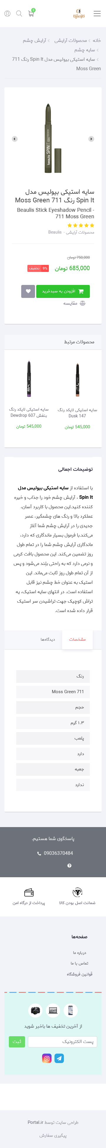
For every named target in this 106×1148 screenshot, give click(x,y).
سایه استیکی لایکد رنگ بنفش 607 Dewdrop (43, 412)
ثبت (17, 1042)
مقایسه (70, 303)
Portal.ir (35, 1122)
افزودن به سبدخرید (58, 291)
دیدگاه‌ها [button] (48, 639)
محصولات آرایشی (79, 232)
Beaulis (55, 232)
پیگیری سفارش (53, 1135)
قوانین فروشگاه (79, 974)
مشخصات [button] (77, 639)
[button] (91, 226)
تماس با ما (79, 963)
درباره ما (79, 953)
